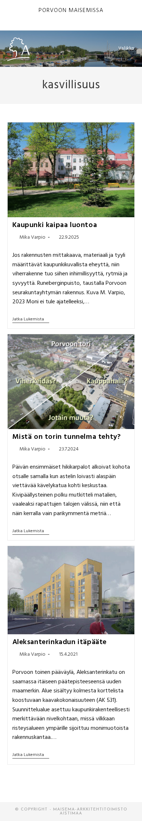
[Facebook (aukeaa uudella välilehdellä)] (64, 17)
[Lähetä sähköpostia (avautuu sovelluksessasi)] (88, 17)
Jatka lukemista (30, 320)
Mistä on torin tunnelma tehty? (66, 437)
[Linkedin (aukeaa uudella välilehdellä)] (72, 17)
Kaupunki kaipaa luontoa (54, 225)
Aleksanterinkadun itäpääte (59, 642)
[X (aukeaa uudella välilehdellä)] (55, 17)
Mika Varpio (32, 237)
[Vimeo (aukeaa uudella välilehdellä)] (80, 17)
